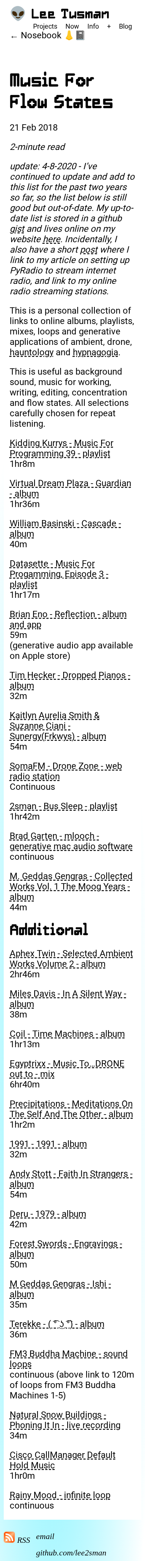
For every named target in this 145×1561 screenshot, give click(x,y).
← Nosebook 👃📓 (48, 35)
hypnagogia (95, 352)
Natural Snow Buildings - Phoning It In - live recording (65, 1420)
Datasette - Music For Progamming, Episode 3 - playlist (59, 574)
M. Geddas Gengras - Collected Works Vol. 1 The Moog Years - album (71, 886)
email (45, 1536)
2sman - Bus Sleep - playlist (63, 806)
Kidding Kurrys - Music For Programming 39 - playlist (61, 448)
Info (93, 26)
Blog (125, 26)
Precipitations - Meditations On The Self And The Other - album (71, 1109)
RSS (22, 1540)
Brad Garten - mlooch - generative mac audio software (71, 841)
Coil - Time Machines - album (67, 1034)
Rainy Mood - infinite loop (60, 1495)
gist (17, 229)
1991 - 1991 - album (48, 1144)
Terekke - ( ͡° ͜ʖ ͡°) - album (57, 1324)
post (88, 249)
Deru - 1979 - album (48, 1214)
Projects (45, 26)
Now (72, 26)
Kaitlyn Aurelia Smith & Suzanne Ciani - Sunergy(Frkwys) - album (58, 725)
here (51, 239)
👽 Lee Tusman (59, 14)
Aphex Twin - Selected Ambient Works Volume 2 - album (71, 958)
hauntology (32, 352)
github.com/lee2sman (71, 1552)
